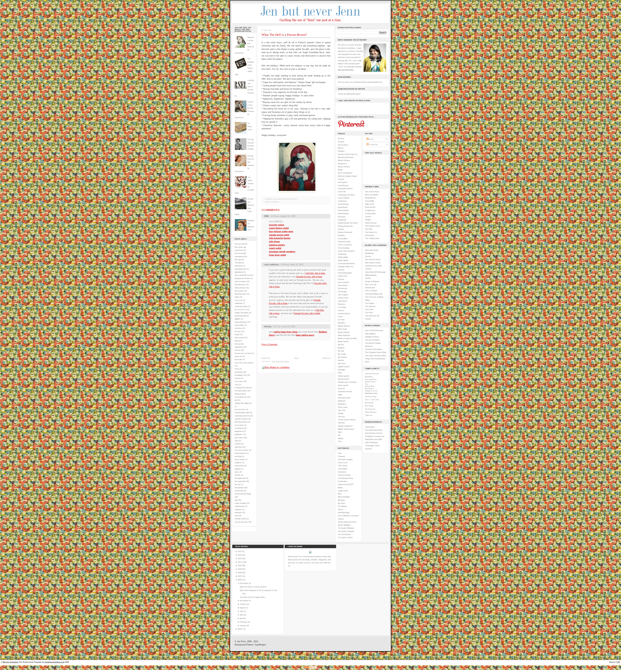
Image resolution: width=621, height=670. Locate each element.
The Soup (369, 312)
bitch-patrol (239, 291)
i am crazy (239, 381)
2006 (240, 580)
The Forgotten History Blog (375, 352)
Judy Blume (342, 301)
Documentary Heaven (373, 433)
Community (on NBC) (346, 195)
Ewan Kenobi (370, 207)
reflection (238, 447)
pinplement (239, 431)
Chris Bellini (369, 201)
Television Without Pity (373, 294)
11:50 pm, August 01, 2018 (283, 216)
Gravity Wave (370, 213)
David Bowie (343, 207)
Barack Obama (344, 160)
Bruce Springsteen (345, 173)
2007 (240, 576)
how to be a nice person (244, 363)
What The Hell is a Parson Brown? (284, 34)
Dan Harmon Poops (373, 259)
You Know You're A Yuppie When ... (253, 597)
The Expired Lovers (373, 226)
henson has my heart (243, 353)
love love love (240, 409)
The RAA (368, 229)
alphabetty (239, 272)
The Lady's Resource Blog (375, 356)
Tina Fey (341, 417)
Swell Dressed (370, 223)
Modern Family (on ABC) (347, 338)
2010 (240, 565)
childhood (238, 303)
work (237, 516)
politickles (238, 434)
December (244, 583)
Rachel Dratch (343, 379)
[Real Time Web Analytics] (310, 668)
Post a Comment (269, 344)
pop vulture (239, 438)
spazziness (239, 466)
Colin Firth (342, 192)
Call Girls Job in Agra (315, 273)
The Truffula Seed (372, 238)
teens (237, 472)
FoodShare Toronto (372, 436)
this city (238, 484)
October (243, 604)
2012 (240, 558)
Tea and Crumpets (372, 340)
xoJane (368, 319)
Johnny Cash (343, 298)
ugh (236, 500)
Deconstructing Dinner (374, 430)
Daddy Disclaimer (242, 313)
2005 (240, 629)
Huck (237, 369)
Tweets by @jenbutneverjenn (349, 94)
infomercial (239, 394)
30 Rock (341, 139)
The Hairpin (369, 303)
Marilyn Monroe (344, 326)
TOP (618, 662)
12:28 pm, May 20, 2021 (292, 264)
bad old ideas (240, 284)
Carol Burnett (343, 185)
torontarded (239, 488)
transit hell (239, 491)
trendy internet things (243, 494)
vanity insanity (240, 503)
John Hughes (343, 295)
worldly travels (240, 519)
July (242, 611)
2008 (240, 573)
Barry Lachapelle (371, 195)
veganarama (240, 506)
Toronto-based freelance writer (315, 557)
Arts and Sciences (372, 192)
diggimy (238, 319)
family (237, 334)
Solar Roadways (371, 442)
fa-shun (238, 331)
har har (237, 350)
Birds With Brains (371, 250)
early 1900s (239, 325)
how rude (238, 359)
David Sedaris (343, 210)
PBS (380, 439)
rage (236, 441)
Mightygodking (370, 275)
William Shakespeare (346, 429)
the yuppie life (240, 481)
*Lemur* (368, 217)
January (243, 625)
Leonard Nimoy (344, 313)
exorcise (238, 328)
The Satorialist (370, 409)
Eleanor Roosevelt (345, 232)
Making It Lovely (371, 391)
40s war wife (240, 244)
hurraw (237, 378)
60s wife (238, 260)
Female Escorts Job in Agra (309, 276)
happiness (239, 347)
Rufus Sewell (343, 385)
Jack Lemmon (343, 282)
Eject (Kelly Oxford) (372, 263)
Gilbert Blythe (343, 260)
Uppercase (368, 415)
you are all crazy (241, 522)
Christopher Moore (345, 189)
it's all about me (241, 397)
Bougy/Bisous (370, 198)
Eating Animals (343, 223)
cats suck (238, 300)
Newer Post (265, 358)
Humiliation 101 (240, 375)
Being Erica (342, 164)
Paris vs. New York (372, 399)
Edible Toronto (370, 381)
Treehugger (369, 446)
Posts (371, 139)
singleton (238, 462)
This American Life (372, 316)
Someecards (370, 288)
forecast (238, 344)
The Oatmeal (370, 306)
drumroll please (241, 322)
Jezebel (368, 269)
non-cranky (239, 425)
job (236, 400)
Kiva (376, 439)
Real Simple (369, 406)
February (244, 622)
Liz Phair (341, 320)
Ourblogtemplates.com (55, 662)
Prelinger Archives (372, 337)
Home (296, 358)
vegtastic (238, 509)
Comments (373, 144)
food (236, 341)
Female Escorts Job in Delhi (307, 313)
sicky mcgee (240, 459)
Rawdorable (369, 403)
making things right (242, 412)
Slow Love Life (370, 284)
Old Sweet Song (370, 396)
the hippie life (240, 478)
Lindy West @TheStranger (375, 272)
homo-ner (238, 356)
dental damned (240, 316)
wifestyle (238, 513)
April (242, 618)
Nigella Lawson (344, 367)
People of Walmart (372, 281)
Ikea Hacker (369, 388)
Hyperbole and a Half (373, 266)
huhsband (238, 372)
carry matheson (271, 264)
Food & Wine (369, 386)
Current (368, 256)
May (242, 615)
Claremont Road (370, 379)
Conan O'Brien (343, 198)
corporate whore (241, 306)
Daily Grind (369, 204)
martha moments (241, 419)
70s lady (238, 263)
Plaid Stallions (370, 334)
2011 (240, 562)
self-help (238, 456)
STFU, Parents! (371, 291)
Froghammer (370, 210)
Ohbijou (368, 220)
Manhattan (371, 393)
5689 (266, 216)
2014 (240, 551)
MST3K (341, 345)
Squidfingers (260, 645)
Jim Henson (342, 288)
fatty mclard (239, 338)
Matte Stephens (344, 335)
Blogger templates (10, 662)
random (238, 444)
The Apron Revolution (373, 349)
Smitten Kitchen (370, 412)
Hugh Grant (342, 276)
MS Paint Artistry (241, 422)
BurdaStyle (369, 376)
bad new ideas (240, 281)
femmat (267, 326)
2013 (240, 555)
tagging (237, 469)
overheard (239, 428)
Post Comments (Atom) (280, 361)
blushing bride (240, 294)
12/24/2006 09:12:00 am (287, 199)
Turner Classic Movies (347, 420)
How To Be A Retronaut (374, 330)
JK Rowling (342, 292)
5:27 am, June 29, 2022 (284, 326)
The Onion (369, 309)
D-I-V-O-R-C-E (240, 310)
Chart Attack (370, 427)
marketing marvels (242, 416)
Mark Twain (342, 329)
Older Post (326, 358)
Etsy (366, 384)
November (244, 601)
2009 (240, 569)
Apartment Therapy (372, 373)
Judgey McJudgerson (243, 403)
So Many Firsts (249, 126)
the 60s (237, 475)
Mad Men (341, 323)
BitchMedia (369, 253)
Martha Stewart (344, 332)
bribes (237, 297)
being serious (240, 288)
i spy (236, 384)
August (243, 608)
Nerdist (368, 278)
